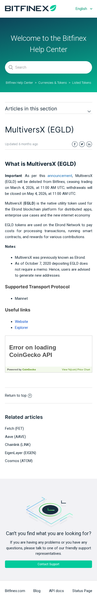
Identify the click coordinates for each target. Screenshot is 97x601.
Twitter (82, 144)
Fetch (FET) (14, 428)
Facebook (75, 144)
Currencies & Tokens (52, 83)
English (82, 8)
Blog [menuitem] (37, 591)
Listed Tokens (81, 83)
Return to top (16, 395)
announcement (60, 175)
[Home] (30, 10)
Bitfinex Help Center (19, 83)
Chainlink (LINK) (18, 444)
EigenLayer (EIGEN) (20, 453)
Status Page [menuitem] (82, 591)
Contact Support (48, 564)
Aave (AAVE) (15, 436)
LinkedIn (89, 144)
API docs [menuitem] (56, 591)
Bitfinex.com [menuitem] (15, 591)
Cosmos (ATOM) (19, 461)
